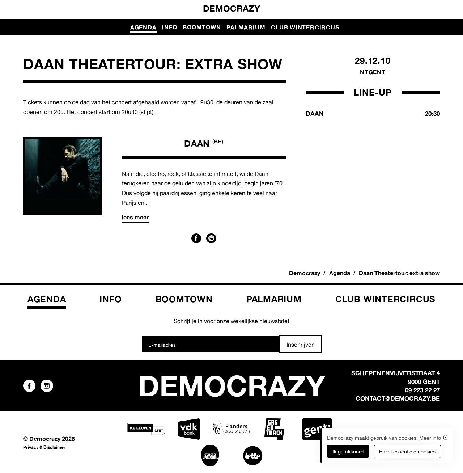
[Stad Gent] (317, 429)
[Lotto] (253, 455)
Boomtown (202, 27)
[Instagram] (47, 386)
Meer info (430, 438)
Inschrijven (300, 344)
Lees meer (135, 217)
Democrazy (231, 8)
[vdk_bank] (189, 429)
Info (169, 27)
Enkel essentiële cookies (407, 451)
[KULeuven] (146, 429)
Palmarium (245, 27)
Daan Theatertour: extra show (399, 272)
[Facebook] (196, 238)
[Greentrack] (274, 429)
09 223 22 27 (422, 390)
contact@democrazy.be (398, 398)
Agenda (143, 27)
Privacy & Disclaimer (44, 447)
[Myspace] (211, 238)
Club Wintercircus (305, 27)
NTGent (373, 72)
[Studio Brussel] (210, 455)
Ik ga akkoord (348, 451)
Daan (203, 143)
